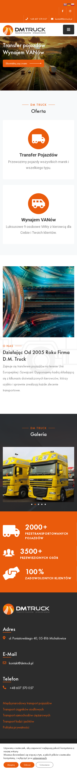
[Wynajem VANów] (38, 203)
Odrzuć (27, 764)
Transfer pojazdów (38, 155)
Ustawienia (45, 764)
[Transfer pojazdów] (38, 138)
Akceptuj (11, 764)
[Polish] (72, 4)
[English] (65, 4)
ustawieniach (40, 758)
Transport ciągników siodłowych (23, 709)
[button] (7, 474)
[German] (68, 4)
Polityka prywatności (16, 727)
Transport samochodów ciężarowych (26, 715)
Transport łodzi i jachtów (18, 721)
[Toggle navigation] (68, 29)
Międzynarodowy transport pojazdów (27, 703)
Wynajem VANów (38, 219)
